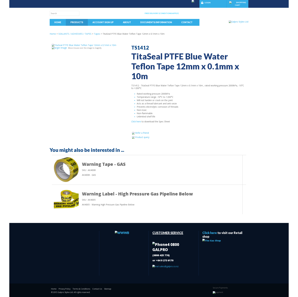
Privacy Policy (64, 289)
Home (57, 22)
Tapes (97, 33)
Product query (142, 137)
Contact (186, 22)
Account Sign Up (103, 22)
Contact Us (97, 289)
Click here (136, 121)
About (127, 22)
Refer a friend (142, 132)
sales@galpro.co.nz (168, 266)
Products (76, 22)
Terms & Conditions (81, 289)
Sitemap (107, 289)
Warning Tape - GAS (104, 164)
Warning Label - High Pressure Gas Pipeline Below (137, 194)
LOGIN (207, 2)
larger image (60, 47)
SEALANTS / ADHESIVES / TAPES (74, 33)
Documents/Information (156, 22)
